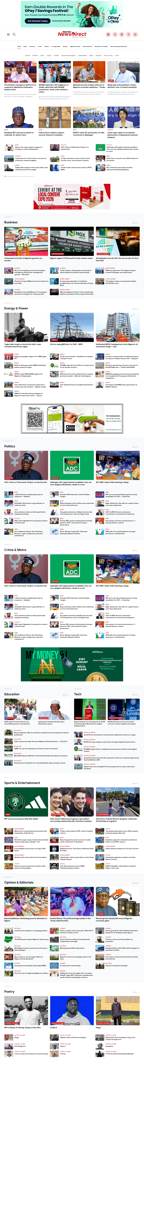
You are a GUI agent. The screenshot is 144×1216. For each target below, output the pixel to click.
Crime (40, 46)
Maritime (35, 55)
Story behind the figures (68, 55)
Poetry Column (108, 55)
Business (32, 46)
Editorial (27, 55)
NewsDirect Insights (101, 46)
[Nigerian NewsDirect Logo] (72, 34)
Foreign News (56, 46)
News (25, 46)
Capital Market (82, 55)
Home (19, 46)
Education (99, 55)
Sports (42, 55)
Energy (65, 46)
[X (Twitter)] (115, 34)
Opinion (49, 55)
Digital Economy (75, 46)
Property (56, 55)
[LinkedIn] (135, 34)
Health (91, 55)
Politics (46, 46)
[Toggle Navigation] (8, 34)
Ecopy (117, 55)
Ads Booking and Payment (118, 46)
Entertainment (87, 46)
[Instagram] (108, 34)
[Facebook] (128, 34)
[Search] (14, 34)
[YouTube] (121, 34)
